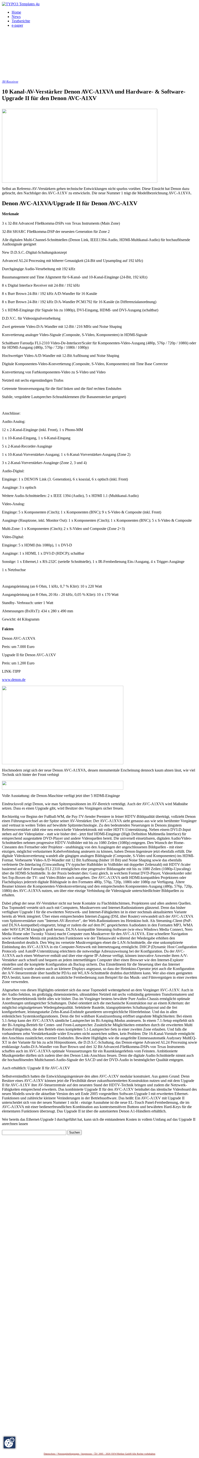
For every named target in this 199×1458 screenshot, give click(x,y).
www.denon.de (13, 680)
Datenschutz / (51, 1453)
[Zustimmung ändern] (9, 1442)
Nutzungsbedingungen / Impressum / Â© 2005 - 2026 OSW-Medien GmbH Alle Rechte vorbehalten (106, 1453)
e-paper (17, 25)
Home (16, 12)
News (16, 17)
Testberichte (21, 21)
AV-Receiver (10, 81)
